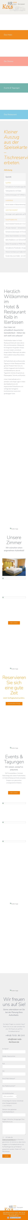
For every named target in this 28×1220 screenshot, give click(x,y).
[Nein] (26, 1215)
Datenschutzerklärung (15, 1217)
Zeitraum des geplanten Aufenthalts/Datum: (9, 1111)
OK (8, 1217)
